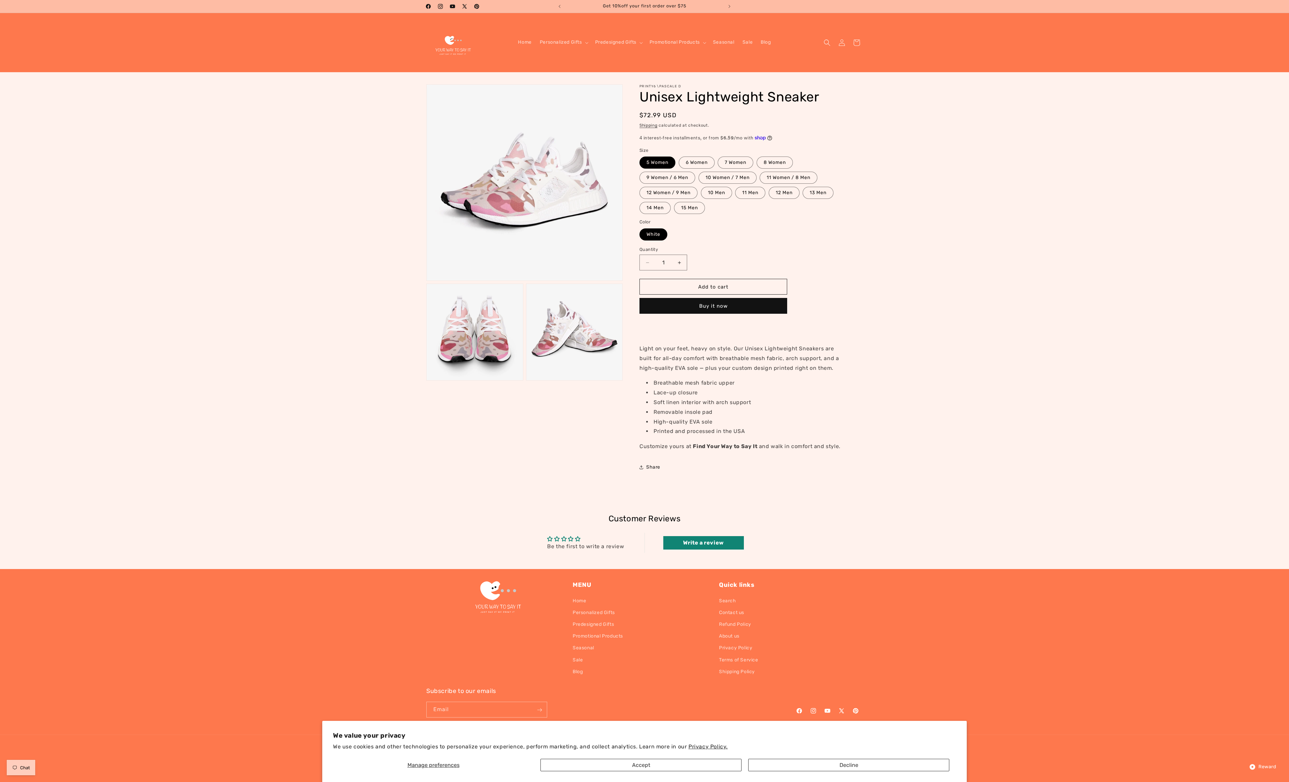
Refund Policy (735, 624)
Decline (849, 765)
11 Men (750, 192)
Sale (578, 659)
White (653, 234)
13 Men (818, 192)
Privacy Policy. (708, 746)
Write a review (703, 542)
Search (727, 600)
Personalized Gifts (594, 612)
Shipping (648, 125)
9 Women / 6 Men (667, 177)
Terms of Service (738, 659)
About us (729, 636)
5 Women (657, 162)
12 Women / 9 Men (668, 192)
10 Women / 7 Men (728, 177)
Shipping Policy (737, 671)
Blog (578, 671)
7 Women (735, 162)
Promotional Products (598, 636)
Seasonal (583, 648)
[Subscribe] (539, 710)
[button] (563, 42)
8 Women (775, 162)
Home (579, 600)
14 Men (655, 208)
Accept (641, 765)
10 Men (716, 192)
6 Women (697, 162)
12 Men (784, 192)
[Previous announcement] (559, 6)
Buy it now (713, 306)
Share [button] (653, 467)
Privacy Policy (735, 648)
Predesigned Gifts (593, 624)
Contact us (731, 612)
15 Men (689, 208)
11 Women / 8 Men (788, 177)
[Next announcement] (729, 6)
